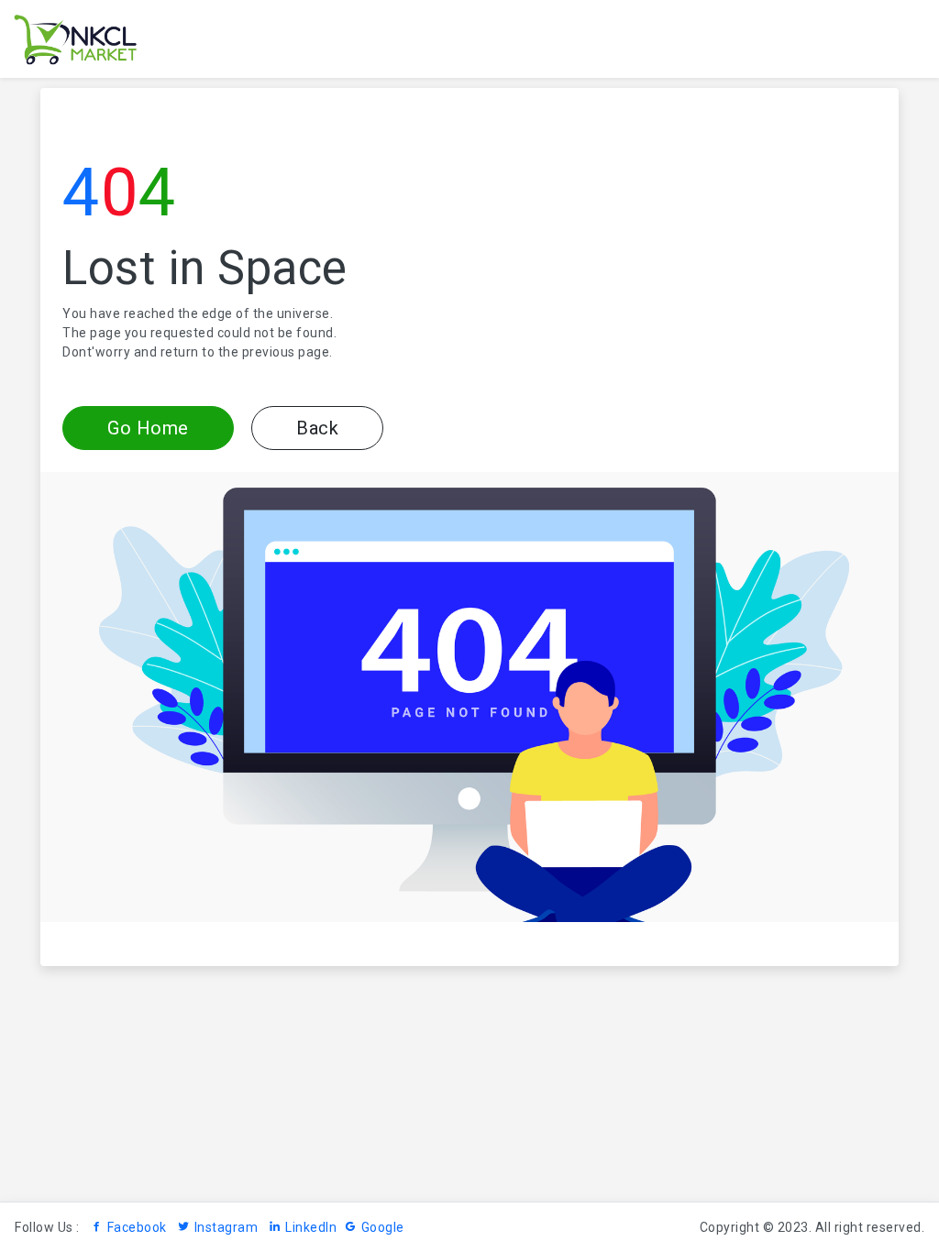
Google (382, 1227)
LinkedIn (311, 1227)
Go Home (148, 428)
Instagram (226, 1227)
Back (317, 428)
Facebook (137, 1227)
